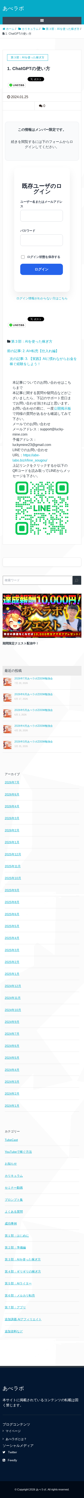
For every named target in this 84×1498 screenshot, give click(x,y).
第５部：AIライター (18, 1283)
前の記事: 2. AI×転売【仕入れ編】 (33, 351)
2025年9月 (12, 890)
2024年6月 (12, 1046)
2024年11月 (13, 998)
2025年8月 (12, 902)
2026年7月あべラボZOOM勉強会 (33, 678)
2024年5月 (12, 1057)
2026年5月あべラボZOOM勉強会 (33, 710)
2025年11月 (13, 866)
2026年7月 (12, 782)
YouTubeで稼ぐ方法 (18, 1151)
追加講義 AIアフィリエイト (23, 1319)
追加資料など (14, 1331)
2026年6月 (12, 794)
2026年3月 (12, 818)
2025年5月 (12, 926)
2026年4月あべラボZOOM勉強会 (33, 725)
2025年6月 (12, 914)
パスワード (27, 230)
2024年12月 (13, 986)
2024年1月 (12, 1105)
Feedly (12, 1460)
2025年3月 (12, 950)
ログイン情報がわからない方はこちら (42, 298)
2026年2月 (12, 830)
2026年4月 (12, 806)
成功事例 (11, 1223)
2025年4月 (12, 938)
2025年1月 (12, 974)
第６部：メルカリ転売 (20, 1295)
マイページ (13, 1431)
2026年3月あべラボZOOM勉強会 (33, 741)
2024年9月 (12, 1022)
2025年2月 (12, 962)
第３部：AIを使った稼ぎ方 (31, 341)
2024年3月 (12, 1081)
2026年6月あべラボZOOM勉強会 (33, 694)
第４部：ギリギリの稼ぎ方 (23, 1271)
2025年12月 (13, 854)
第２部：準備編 (15, 1247)
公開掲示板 (62, 408)
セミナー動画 (14, 1187)
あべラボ (13, 8)
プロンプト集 (14, 1199)
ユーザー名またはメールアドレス (41, 204)
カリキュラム (14, 1175)
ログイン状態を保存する (43, 257)
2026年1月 (12, 842)
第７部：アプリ (15, 1307)
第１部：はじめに (17, 1235)
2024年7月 (12, 1033)
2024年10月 (13, 1010)
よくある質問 (14, 1211)
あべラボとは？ (16, 1439)
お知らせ (11, 1163)
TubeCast (11, 1140)
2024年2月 (12, 1093)
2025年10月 (13, 878)
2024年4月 (12, 1070)
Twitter (12, 1452)
